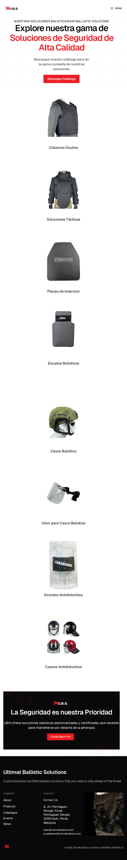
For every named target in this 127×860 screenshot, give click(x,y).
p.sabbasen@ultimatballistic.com (62, 833)
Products (9, 806)
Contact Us (50, 800)
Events (8, 818)
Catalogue (10, 812)
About (7, 800)
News (7, 824)
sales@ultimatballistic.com (58, 829)
